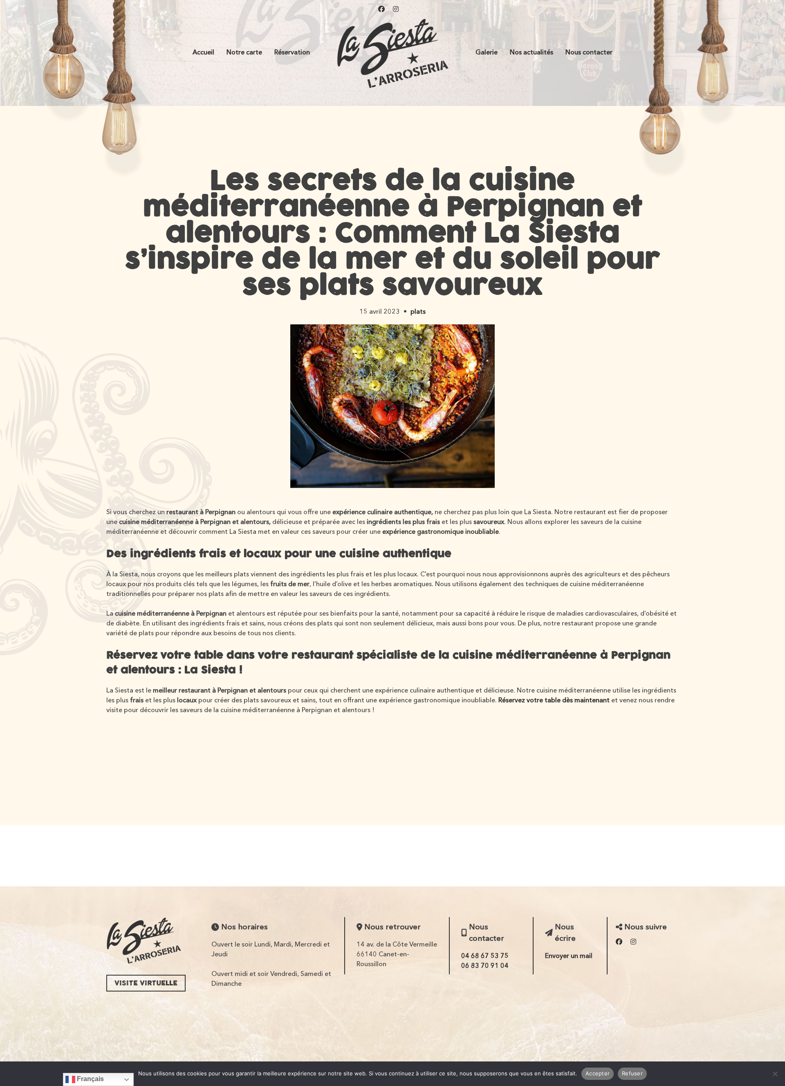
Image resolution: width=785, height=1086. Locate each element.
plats (418, 311)
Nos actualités (531, 52)
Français (89, 1078)
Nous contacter (588, 52)
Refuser (632, 1073)
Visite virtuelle (145, 983)
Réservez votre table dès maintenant (554, 700)
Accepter (597, 1073)
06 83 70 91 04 (485, 965)
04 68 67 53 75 (485, 955)
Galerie (486, 52)
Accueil (203, 52)
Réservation (292, 52)
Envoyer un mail (568, 955)
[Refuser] (775, 1074)
